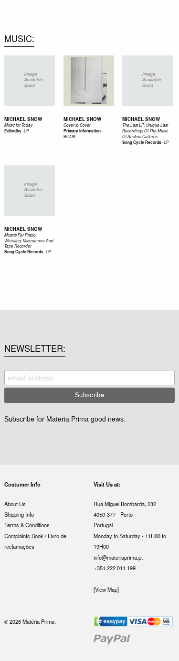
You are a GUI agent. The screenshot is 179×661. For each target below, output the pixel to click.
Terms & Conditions (27, 525)
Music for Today (18, 125)
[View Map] (106, 589)
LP (26, 130)
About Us (15, 504)
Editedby (12, 131)
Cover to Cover (77, 125)
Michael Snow (23, 119)
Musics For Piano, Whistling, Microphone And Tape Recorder (28, 240)
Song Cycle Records (141, 142)
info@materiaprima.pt (118, 557)
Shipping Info (19, 514)
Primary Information (82, 131)
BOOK (69, 136)
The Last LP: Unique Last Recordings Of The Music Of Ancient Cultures (145, 130)
